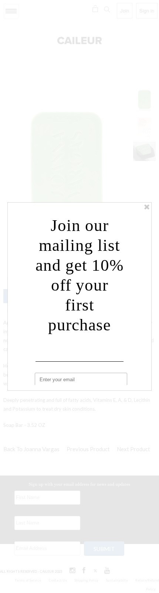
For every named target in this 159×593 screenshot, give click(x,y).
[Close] (146, 207)
